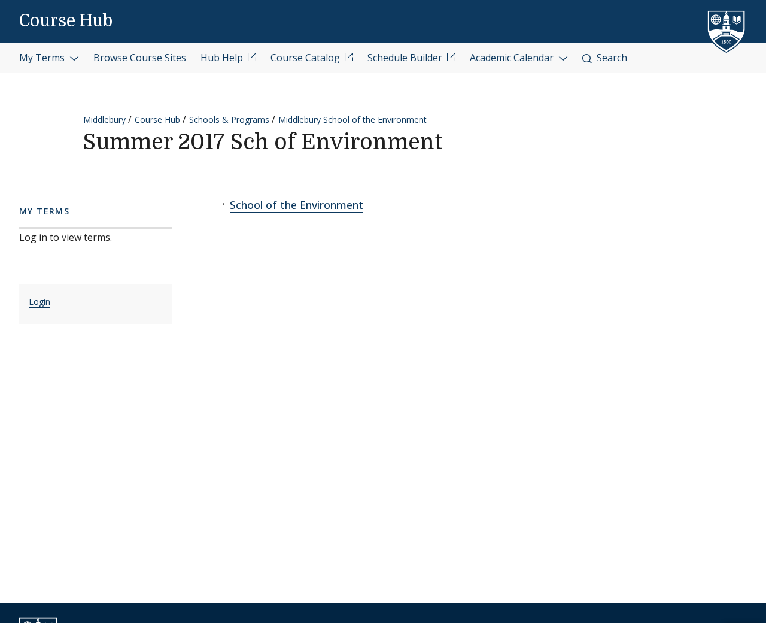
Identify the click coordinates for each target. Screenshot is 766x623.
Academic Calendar (513, 57)
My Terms (43, 57)
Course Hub (66, 21)
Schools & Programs (229, 119)
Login (39, 301)
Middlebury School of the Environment (352, 119)
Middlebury (104, 119)
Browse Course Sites (139, 57)
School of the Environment (296, 205)
